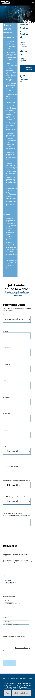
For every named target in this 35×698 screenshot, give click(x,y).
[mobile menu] (32, 2)
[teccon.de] (5, 2)
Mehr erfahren (21, 693)
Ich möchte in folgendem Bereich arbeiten (14, 497)
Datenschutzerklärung (9, 678)
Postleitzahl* (6, 414)
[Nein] (33, 690)
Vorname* (6, 331)
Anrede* (5, 315)
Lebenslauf (6, 576)
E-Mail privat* (7, 364)
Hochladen (8, 580)
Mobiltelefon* (7, 397)
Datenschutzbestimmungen (22, 648)
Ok (7, 693)
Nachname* (6, 348)
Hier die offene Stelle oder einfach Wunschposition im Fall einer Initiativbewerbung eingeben (16, 515)
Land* (4, 447)
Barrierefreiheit (27, 678)
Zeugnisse (6, 617)
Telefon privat (7, 381)
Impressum (19, 678)
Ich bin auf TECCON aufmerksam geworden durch (16, 480)
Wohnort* (6, 430)
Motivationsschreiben (9, 596)
